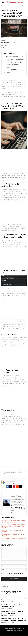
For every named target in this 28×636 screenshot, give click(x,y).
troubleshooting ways (13, 86)
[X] (10, 486)
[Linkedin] (11, 512)
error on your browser (7, 379)
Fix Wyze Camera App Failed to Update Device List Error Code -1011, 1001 (13, 521)
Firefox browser (15, 320)
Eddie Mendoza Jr (7, 42)
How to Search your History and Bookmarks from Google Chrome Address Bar (13, 539)
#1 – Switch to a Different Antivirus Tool (15, 60)
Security (19, 466)
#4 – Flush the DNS (12, 69)
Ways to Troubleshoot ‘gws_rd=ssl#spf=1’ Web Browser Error (14, 57)
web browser (18, 94)
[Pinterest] (14, 486)
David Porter (3, 601)
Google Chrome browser (11, 289)
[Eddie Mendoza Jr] (2, 42)
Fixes (6, 5)
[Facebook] (7, 486)
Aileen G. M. (3, 608)
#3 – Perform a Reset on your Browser (14, 66)
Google (14, 466)
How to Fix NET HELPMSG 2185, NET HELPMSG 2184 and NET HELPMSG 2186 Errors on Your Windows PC (13, 526)
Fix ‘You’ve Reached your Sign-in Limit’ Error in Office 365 (12, 535)
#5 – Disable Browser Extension (15, 71)
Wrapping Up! (9, 72)
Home (2, 5)
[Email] (20, 486)
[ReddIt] (17, 486)
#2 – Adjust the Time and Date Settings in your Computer (14, 63)
